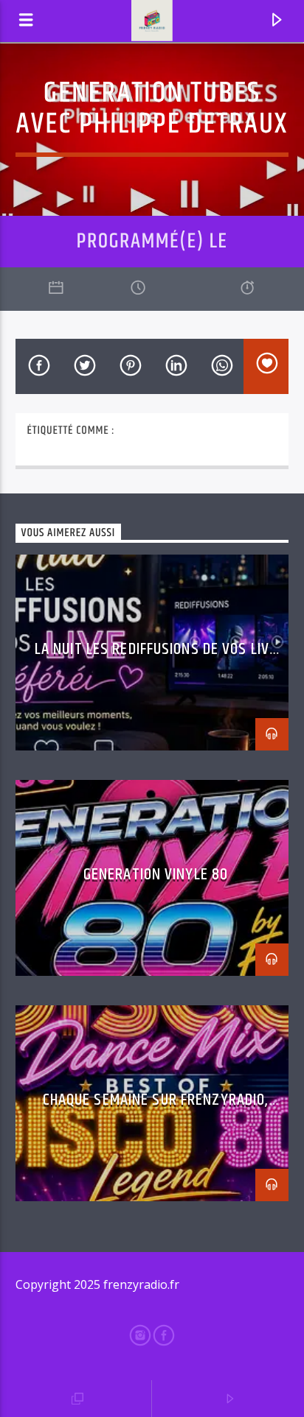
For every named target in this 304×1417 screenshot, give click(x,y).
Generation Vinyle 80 (155, 874)
